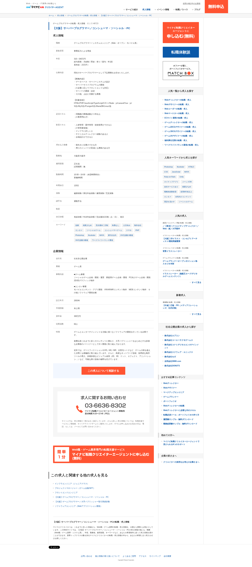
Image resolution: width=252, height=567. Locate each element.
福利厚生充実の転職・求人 (175, 140)
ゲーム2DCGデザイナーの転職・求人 (180, 127)
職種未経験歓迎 (170, 192)
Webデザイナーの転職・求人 (176, 104)
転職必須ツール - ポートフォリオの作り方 (181, 415)
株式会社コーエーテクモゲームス (178, 340)
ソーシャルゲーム (93, 230)
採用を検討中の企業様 (191, 3)
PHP (137, 230)
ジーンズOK (187, 182)
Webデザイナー (170, 388)
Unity (182, 177)
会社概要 (167, 556)
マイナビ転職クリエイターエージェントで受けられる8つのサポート (181, 443)
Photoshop (79, 235)
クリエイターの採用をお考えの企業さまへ (181, 462)
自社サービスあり (171, 187)
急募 (77, 225)
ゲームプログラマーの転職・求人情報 (69, 23)
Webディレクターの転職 (173, 406)
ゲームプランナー (170, 397)
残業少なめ (87, 225)
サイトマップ (155, 556)
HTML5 (191, 167)
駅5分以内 (112, 235)
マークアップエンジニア (173, 392)
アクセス (142, 556)
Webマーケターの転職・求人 (176, 113)
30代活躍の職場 (81, 240)
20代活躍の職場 (126, 235)
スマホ (128, 230)
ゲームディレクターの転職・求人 (178, 122)
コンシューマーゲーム (113, 230)
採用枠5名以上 (186, 192)
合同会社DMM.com (172, 361)
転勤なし (115, 225)
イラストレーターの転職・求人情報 (175, 235)
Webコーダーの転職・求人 (175, 109)
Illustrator (91, 235)
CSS (166, 172)
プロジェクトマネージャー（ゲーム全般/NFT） (75, 488)
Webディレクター (171, 383)
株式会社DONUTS (172, 366)
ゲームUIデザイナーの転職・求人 (178, 136)
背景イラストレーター (172, 251)
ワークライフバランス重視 (102, 240)
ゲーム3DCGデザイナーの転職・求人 (180, 131)
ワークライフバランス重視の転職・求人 (181, 145)
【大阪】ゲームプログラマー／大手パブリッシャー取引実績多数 (82, 502)
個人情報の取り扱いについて (107, 556)
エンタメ (78, 230)
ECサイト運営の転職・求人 (176, 118)
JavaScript (176, 172)
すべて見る (196, 282)
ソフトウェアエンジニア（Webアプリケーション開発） (78, 506)
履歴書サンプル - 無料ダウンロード (178, 419)
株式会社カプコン (172, 336)
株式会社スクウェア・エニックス (178, 352)
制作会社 (137, 225)
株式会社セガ (170, 357)
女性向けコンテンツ (183, 197)
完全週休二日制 (102, 225)
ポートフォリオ (170, 401)
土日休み (126, 225)
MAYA (101, 235)
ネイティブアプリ (171, 182)
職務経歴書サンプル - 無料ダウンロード (180, 424)
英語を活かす (169, 202)
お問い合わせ (86, 556)
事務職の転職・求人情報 (171, 302)
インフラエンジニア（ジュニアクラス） (72, 484)
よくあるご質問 (129, 556)
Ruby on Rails (169, 177)
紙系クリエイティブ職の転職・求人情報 (177, 223)
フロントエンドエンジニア (66, 492)
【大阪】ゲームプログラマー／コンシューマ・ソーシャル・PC (82, 497)
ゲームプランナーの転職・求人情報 (175, 258)
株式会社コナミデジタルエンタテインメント (181, 346)
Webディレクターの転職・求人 (177, 100)
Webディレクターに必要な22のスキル (179, 410)
